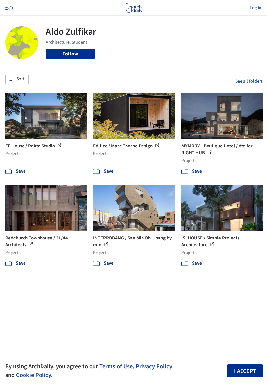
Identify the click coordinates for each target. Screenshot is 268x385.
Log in (255, 8)
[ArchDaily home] (134, 8)
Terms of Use (116, 366)
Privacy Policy (154, 366)
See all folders (249, 81)
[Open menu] (8, 7)
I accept (245, 371)
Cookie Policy (33, 375)
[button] (17, 79)
